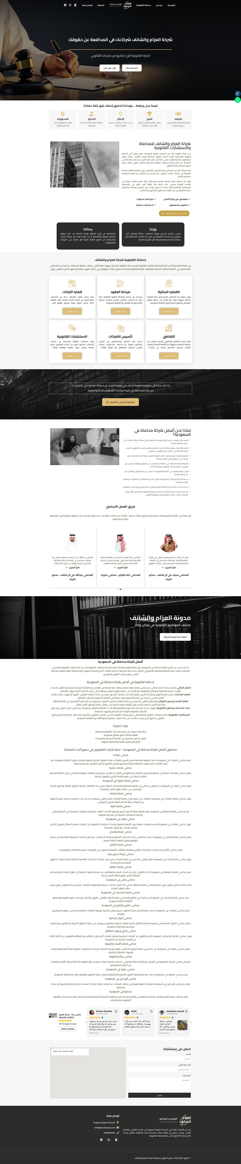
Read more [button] (129, 1033)
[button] (50, 556)
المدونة (101, 5)
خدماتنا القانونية (143, 5)
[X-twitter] (75, 5)
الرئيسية (171, 5)
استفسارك (186, 1075)
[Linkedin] (65, 5)
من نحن (159, 5)
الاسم (188, 1054)
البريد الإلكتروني (184, 1065)
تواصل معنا (87, 5)
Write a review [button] (67, 1029)
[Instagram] (70, 5)
